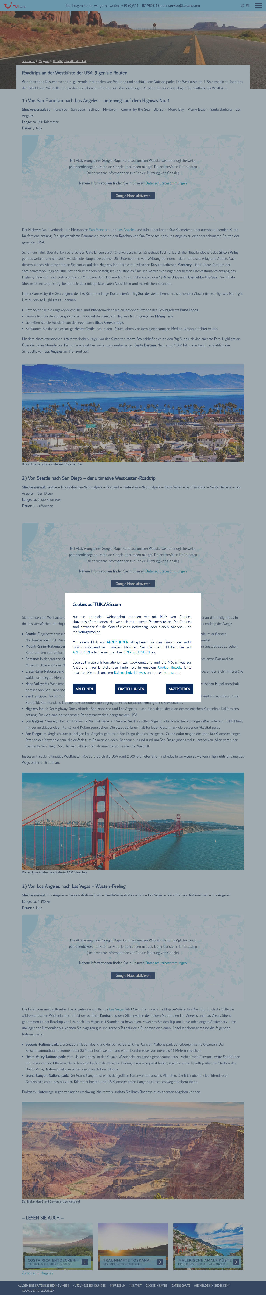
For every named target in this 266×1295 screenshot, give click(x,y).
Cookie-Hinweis (169, 667)
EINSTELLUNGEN (131, 689)
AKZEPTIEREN (179, 689)
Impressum (171, 672)
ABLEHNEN (84, 689)
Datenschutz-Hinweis (130, 672)
